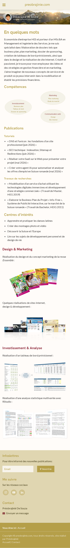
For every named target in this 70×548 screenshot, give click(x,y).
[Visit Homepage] (37, 5)
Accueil (21, 527)
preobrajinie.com (24, 535)
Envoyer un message (17, 513)
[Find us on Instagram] (5, 492)
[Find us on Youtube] (14, 492)
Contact (16, 542)
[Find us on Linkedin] (22, 492)
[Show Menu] (4, 5)
